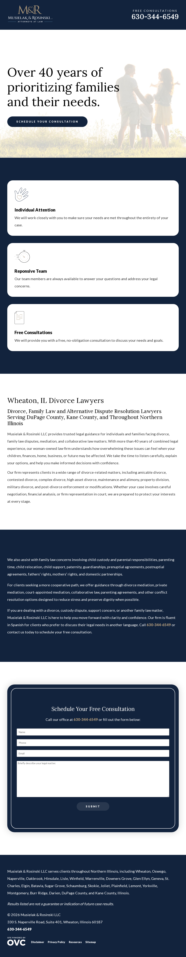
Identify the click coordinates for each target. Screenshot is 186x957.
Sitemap (90, 942)
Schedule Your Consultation (47, 121)
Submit (93, 806)
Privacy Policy (56, 942)
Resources (75, 942)
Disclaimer (37, 942)
